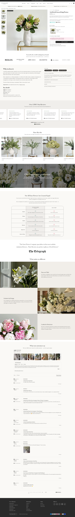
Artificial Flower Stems (48, 70)
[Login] (71, 3)
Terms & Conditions (29, 510)
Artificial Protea (55, 70)
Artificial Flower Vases (12, 510)
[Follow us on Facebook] (54, 504)
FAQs (27, 507)
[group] (18, 350)
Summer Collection (50, 3)
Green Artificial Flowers (62, 70)
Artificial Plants (11, 506)
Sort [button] (14, 375)
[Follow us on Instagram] (57, 504)
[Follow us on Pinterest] (60, 504)
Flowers (28, 3)
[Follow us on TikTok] (65, 504)
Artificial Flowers (11, 8)
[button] (17, 357)
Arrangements (33, 3)
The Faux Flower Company (4, 8)
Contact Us (27, 503)
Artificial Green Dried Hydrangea (48, 158)
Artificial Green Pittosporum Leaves (7, 158)
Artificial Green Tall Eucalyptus (69, 158)
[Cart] (73, 3)
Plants (40, 3)
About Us (41, 503)
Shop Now (41, 0)
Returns (27, 506)
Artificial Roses (11, 509)
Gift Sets (44, 3)
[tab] (58, 375)
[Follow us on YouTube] (62, 504)
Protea (15, 8)
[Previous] (2, 149)
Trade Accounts (42, 506)
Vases (37, 3)
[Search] (69, 3)
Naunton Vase (22, 84)
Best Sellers (24, 3)
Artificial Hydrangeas (12, 507)
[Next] (73, 149)
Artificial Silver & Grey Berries (27, 158)
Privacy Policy (28, 509)
